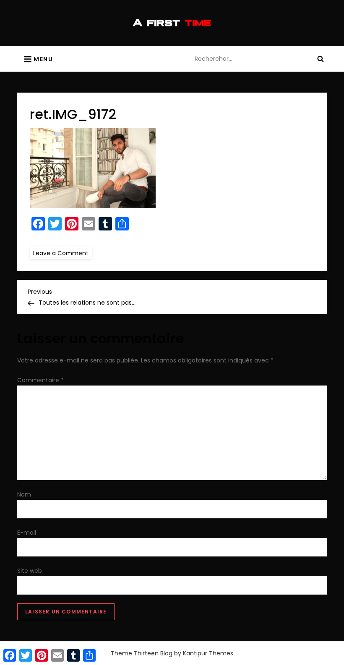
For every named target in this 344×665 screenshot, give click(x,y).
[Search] (320, 58)
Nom (24, 494)
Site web (29, 571)
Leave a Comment (62, 252)
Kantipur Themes (208, 653)
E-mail (26, 532)
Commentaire (40, 380)
